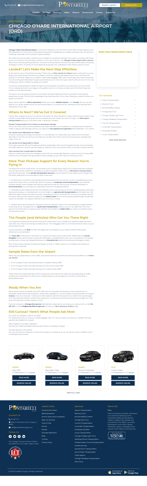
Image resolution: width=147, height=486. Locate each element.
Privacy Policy (47, 442)
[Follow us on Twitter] (14, 436)
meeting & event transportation (66, 182)
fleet (28, 230)
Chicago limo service (33, 304)
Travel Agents (80, 455)
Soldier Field (65, 209)
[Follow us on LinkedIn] (23, 436)
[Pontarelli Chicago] (73, 5)
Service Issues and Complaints (53, 417)
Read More (24, 378)
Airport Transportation (83, 410)
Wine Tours (79, 462)
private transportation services (42, 173)
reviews (12, 296)
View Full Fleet (73, 393)
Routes (44, 429)
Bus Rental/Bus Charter (84, 417)
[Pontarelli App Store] (115, 472)
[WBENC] (117, 435)
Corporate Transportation (84, 426)
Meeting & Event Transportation (87, 439)
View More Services (117, 140)
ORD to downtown (34, 102)
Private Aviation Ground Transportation (89, 442)
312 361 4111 (11, 5)
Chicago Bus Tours (82, 420)
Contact (45, 439)
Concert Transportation (83, 423)
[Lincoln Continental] (90, 356)
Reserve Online (24, 383)
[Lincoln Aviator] (123, 356)
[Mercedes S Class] (57, 356)
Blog (43, 436)
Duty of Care (46, 423)
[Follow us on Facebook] (10, 436)
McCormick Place (15, 187)
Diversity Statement (49, 433)
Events (44, 426)
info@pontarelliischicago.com (32, 5)
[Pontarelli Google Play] (131, 472)
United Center (50, 196)
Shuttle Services (81, 446)
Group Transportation (83, 433)
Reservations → (131, 5)
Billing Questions (48, 413)
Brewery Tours (80, 413)
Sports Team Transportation (85, 452)
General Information (49, 410)
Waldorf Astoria (62, 102)
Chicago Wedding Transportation (87, 458)
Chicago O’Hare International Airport (23, 50)
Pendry (76, 102)
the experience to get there (61, 129)
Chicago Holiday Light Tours (85, 436)
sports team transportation (47, 207)
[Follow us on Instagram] (19, 436)
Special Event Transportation (85, 449)
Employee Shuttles (82, 429)
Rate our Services (48, 420)
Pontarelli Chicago (21, 471)
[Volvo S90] (24, 356)
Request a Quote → (110, 5)
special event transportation (65, 192)
